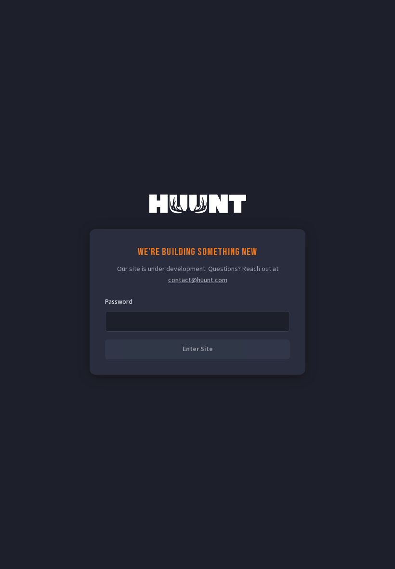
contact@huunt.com (197, 280)
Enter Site (198, 349)
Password (118, 302)
